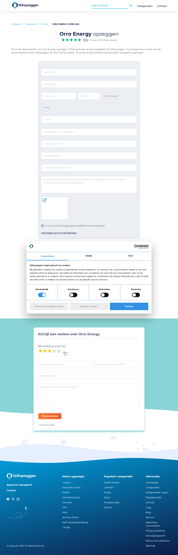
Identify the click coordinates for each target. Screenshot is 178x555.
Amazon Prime (70, 517)
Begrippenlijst (153, 497)
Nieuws (150, 517)
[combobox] (110, 5)
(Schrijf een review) (107, 40)
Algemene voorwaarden (153, 524)
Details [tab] (89, 256)
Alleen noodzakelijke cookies (49, 306)
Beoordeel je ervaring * (52, 346)
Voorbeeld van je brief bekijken (59, 233)
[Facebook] (8, 499)
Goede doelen (112, 482)
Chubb (66, 527)
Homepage (152, 482)
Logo (148, 507)
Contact (162, 6)
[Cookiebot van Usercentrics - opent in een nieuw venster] (136, 247)
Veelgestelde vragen (157, 492)
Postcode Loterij (71, 487)
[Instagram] (18, 499)
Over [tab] (130, 256)
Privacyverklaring (155, 530)
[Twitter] (13, 499)
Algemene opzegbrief (19, 485)
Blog (148, 512)
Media (107, 492)
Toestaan (129, 306)
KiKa (64, 512)
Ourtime (67, 502)
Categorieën (145, 6)
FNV (64, 507)
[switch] (73, 295)
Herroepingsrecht (156, 535)
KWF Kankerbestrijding (75, 522)
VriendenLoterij (70, 497)
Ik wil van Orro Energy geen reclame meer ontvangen (75, 225)
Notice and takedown (158, 540)
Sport (107, 497)
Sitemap (150, 545)
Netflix (66, 492)
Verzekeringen (112, 502)
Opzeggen (16, 24)
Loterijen (109, 487)
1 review (93, 40)
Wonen (44, 24)
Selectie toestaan (89, 306)
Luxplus (66, 482)
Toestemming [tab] (47, 256)
